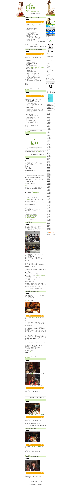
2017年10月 (49, 130)
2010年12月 (49, 192)
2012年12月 (49, 174)
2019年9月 (48, 116)
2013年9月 (48, 167)
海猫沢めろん (48, 67)
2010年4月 (48, 198)
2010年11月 (49, 193)
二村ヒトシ (29, 300)
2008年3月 (48, 217)
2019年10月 (49, 115)
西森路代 (48, 66)
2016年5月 (48, 143)
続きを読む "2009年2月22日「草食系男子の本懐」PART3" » (33, 451)
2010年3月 (48, 199)
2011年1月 (48, 191)
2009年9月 (48, 203)
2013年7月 (48, 169)
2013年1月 (48, 173)
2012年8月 (48, 177)
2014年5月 (48, 161)
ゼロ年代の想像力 (31, 67)
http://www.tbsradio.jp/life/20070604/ (30, 217)
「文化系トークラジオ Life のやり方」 (50, 41)
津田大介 (51, 75)
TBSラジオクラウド (37, 24)
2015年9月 (48, 149)
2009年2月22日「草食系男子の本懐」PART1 (51, 108)
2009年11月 (49, 202)
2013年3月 (48, 172)
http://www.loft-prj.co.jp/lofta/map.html (32, 215)
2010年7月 (48, 196)
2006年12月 (49, 228)
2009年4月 (48, 207)
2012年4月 (48, 180)
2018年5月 (48, 125)
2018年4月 (48, 126)
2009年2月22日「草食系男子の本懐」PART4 (51, 104)
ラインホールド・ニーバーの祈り (39, 67)
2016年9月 (48, 140)
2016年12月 (49, 138)
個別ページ (33, 24)
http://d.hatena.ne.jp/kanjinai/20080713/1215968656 (32, 351)
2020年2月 (48, 114)
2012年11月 (49, 175)
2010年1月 (48, 200)
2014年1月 (48, 164)
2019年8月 (48, 117)
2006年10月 (49, 230)
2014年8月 (48, 159)
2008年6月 (48, 215)
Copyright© (30, 484)
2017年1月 (48, 137)
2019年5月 (48, 118)
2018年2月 (48, 127)
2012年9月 (48, 176)
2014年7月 (48, 160)
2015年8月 (48, 150)
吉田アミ (39, 151)
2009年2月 (48, 209)
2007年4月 (48, 225)
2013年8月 (48, 168)
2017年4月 (48, 135)
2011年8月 (48, 186)
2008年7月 (48, 214)
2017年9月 (48, 131)
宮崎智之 (48, 72)
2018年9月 (48, 123)
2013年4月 (48, 171)
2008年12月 (49, 210)
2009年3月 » (38, 13)
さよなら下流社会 (28, 199)
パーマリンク (44, 46)
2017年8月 (48, 132)
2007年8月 (48, 222)
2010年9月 (48, 194)
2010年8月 (48, 195)
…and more (48, 76)
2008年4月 (48, 216)
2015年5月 (48, 152)
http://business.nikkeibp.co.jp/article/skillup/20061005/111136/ (33, 349)
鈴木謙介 (49, 61)
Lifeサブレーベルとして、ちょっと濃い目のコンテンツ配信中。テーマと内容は (50, 79)
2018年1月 (48, 128)
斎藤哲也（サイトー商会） (50, 71)
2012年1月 (48, 182)
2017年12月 (49, 129)
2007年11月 (49, 220)
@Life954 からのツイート (50, 36)
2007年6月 (48, 224)
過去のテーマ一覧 (49, 55)
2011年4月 (48, 189)
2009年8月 (48, 204)
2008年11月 (49, 211)
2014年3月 (48, 163)
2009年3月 (48, 208)
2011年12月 (49, 183)
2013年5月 (48, 170)
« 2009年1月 (32, 13)
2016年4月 (48, 144)
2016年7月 (48, 142)
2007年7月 (48, 223)
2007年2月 (48, 227)
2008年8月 (48, 213)
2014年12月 (49, 156)
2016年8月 (48, 141)
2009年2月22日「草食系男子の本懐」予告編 (51, 110)
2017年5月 (48, 134)
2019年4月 (48, 119)
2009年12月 (49, 201)
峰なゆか (30, 414)
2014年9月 (48, 158)
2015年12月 (49, 147)
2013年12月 (49, 165)
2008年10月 (49, 212)
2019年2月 (48, 120)
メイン (35, 13)
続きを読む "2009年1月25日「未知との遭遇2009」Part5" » (33, 44)
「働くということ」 (33, 191)
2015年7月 (48, 151)
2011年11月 (49, 184)
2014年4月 (48, 162)
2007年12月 (49, 219)
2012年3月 (48, 181)
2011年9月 (48, 185)
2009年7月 (48, 205)
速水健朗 (48, 64)
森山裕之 (36, 414)
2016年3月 (48, 145)
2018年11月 (49, 121)
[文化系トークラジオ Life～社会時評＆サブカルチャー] (35, 6)
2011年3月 (48, 190)
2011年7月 (48, 187)
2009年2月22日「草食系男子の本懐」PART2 (51, 107)
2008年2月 (48, 218)
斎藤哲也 (41, 414)
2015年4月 (48, 153)
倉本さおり (49, 69)
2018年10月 (49, 122)
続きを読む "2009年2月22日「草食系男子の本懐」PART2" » (33, 423)
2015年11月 (49, 148)
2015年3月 (48, 154)
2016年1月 (48, 146)
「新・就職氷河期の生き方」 (35, 192)
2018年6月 (48, 124)
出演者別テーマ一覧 (50, 56)
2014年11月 (49, 157)
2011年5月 (48, 188)
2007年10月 (49, 221)
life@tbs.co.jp (48, 58)
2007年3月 (48, 226)
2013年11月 (49, 166)
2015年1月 (48, 155)
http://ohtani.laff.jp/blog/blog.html (40, 275)
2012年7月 (48, 178)
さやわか (35, 151)
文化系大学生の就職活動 (37, 193)
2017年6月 (48, 133)
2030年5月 (48, 112)
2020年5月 (48, 113)
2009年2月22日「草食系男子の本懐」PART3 (51, 105)
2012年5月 (48, 179)
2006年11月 (49, 229)
